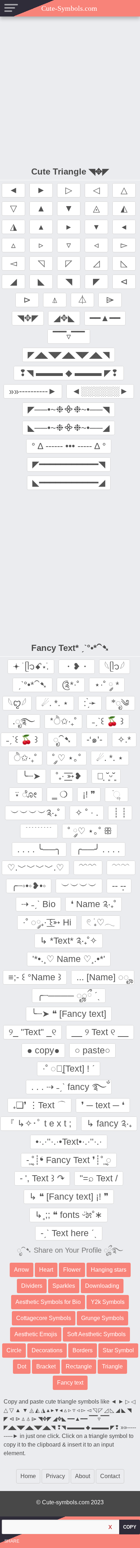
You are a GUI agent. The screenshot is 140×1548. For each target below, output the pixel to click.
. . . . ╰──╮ (39, 849)
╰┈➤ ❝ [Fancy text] (68, 1014)
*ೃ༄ (120, 703)
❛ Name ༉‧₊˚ (93, 904)
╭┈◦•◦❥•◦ (28, 886)
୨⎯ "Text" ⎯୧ (32, 1032)
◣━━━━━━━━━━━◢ (68, 482)
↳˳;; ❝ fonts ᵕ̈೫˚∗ (68, 1215)
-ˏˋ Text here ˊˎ (69, 1233)
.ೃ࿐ (24, 721)
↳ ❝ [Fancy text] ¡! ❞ (68, 1196)
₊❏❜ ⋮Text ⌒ (39, 1105)
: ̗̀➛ (90, 703)
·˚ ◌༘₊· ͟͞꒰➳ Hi (47, 922)
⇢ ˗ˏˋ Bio (38, 904)
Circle (14, 1350)
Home (28, 1476)
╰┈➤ (31, 776)
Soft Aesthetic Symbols (96, 1334)
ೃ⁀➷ (62, 739)
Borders (83, 1350)
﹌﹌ (88, 867)
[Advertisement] (70, 90)
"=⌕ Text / (99, 1178)
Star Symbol (118, 1350)
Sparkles (63, 1286)
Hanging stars (108, 1270)
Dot (21, 1366)
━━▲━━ (105, 318)
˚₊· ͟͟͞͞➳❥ (69, 776)
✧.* (124, 739)
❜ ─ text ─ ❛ (103, 1105)
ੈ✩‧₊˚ (25, 758)
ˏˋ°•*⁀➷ (32, 685)
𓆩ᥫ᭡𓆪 (114, 666)
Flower (72, 1270)
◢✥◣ (64, 318)
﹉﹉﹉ (38, 831)
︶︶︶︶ (79, 886)
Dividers (31, 1286)
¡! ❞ (89, 794)
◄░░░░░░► (100, 391)
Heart (46, 1270)
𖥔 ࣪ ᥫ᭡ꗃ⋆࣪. (31, 666)
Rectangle (79, 1366)
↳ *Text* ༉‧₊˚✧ (68, 940)
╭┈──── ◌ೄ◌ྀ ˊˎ (68, 995)
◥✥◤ (27, 318)
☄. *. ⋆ (55, 703)
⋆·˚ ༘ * (106, 685)
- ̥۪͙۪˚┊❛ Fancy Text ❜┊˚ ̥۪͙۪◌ (68, 1160)
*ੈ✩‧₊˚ (63, 721)
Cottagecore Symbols (43, 1318)
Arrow (21, 1270)
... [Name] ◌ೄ (102, 977)
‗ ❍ (59, 794)
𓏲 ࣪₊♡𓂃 (101, 922)
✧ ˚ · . (86, 813)
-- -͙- (119, 886)
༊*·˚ (70, 685)
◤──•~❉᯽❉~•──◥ (68, 409)
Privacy (55, 1476)
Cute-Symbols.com (70, 8)
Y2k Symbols (108, 1302)
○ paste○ (92, 1050)
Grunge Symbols (102, 1318)
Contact (110, 1476)
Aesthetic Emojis (35, 1334)
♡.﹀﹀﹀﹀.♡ (35, 867)
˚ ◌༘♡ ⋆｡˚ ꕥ (89, 831)
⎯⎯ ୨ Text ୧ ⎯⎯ (100, 1032)
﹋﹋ (121, 867)
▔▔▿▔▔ (69, 336)
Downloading (102, 1286)
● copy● (43, 1050)
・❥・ (76, 666)
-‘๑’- (94, 739)
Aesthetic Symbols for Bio (48, 1302)
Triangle (112, 1366)
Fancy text (70, 1383)
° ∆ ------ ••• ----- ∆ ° (69, 446)
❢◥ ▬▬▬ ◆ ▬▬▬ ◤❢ (68, 373)
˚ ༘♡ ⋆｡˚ (66, 758)
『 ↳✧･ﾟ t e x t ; (38, 1123)
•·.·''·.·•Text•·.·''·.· (69, 1142)
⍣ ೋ (25, 794)
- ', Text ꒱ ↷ (42, 1178)
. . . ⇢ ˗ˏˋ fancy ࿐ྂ (68, 1087)
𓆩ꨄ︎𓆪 (17, 703)
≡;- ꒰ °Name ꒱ (34, 977)
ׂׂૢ (116, 794)
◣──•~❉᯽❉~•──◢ (68, 428)
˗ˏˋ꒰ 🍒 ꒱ (108, 721)
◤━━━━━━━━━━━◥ (68, 464)
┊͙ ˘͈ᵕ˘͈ (106, 776)
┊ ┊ (120, 813)
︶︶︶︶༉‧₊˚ (35, 813)
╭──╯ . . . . (98, 849)
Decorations (47, 1350)
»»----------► (33, 391)
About (82, 1476)
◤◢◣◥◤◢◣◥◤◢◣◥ (68, 354)
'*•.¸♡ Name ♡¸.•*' (68, 959)
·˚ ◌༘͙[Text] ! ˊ (68, 1068)
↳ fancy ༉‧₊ (109, 1123)
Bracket (46, 1366)
